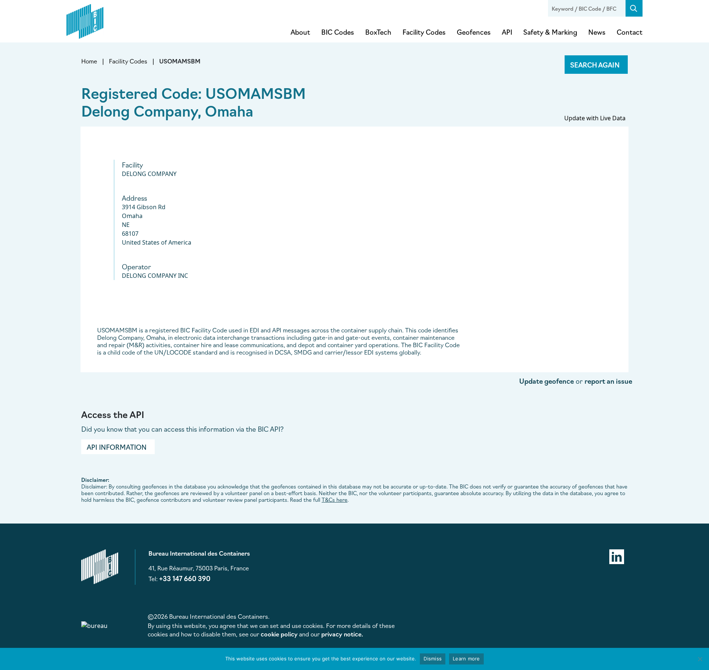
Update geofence (546, 381)
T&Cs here (334, 499)
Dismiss (433, 659)
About (300, 32)
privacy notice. (342, 634)
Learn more (466, 659)
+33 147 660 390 (184, 578)
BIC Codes (337, 32)
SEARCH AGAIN (595, 64)
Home (89, 61)
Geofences (474, 32)
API (507, 32)
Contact (630, 32)
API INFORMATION (117, 447)
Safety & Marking (550, 32)
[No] (699, 659)
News (597, 32)
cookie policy (279, 634)
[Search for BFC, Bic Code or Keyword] (634, 8)
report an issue (608, 381)
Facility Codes (424, 32)
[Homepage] (84, 20)
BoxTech (378, 32)
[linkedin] (616, 555)
